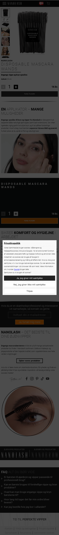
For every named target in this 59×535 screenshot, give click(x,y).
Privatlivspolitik (12, 243)
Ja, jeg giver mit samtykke (29, 278)
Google (16, 269)
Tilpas (29, 291)
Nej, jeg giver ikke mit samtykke (29, 284)
